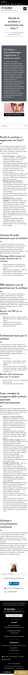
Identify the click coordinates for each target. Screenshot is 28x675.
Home (6, 32)
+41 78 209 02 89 (14, 633)
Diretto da (14, 663)
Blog (10, 32)
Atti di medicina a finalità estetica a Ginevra (9, 10)
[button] (25, 8)
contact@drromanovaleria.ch (14, 630)
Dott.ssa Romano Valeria (19, 574)
